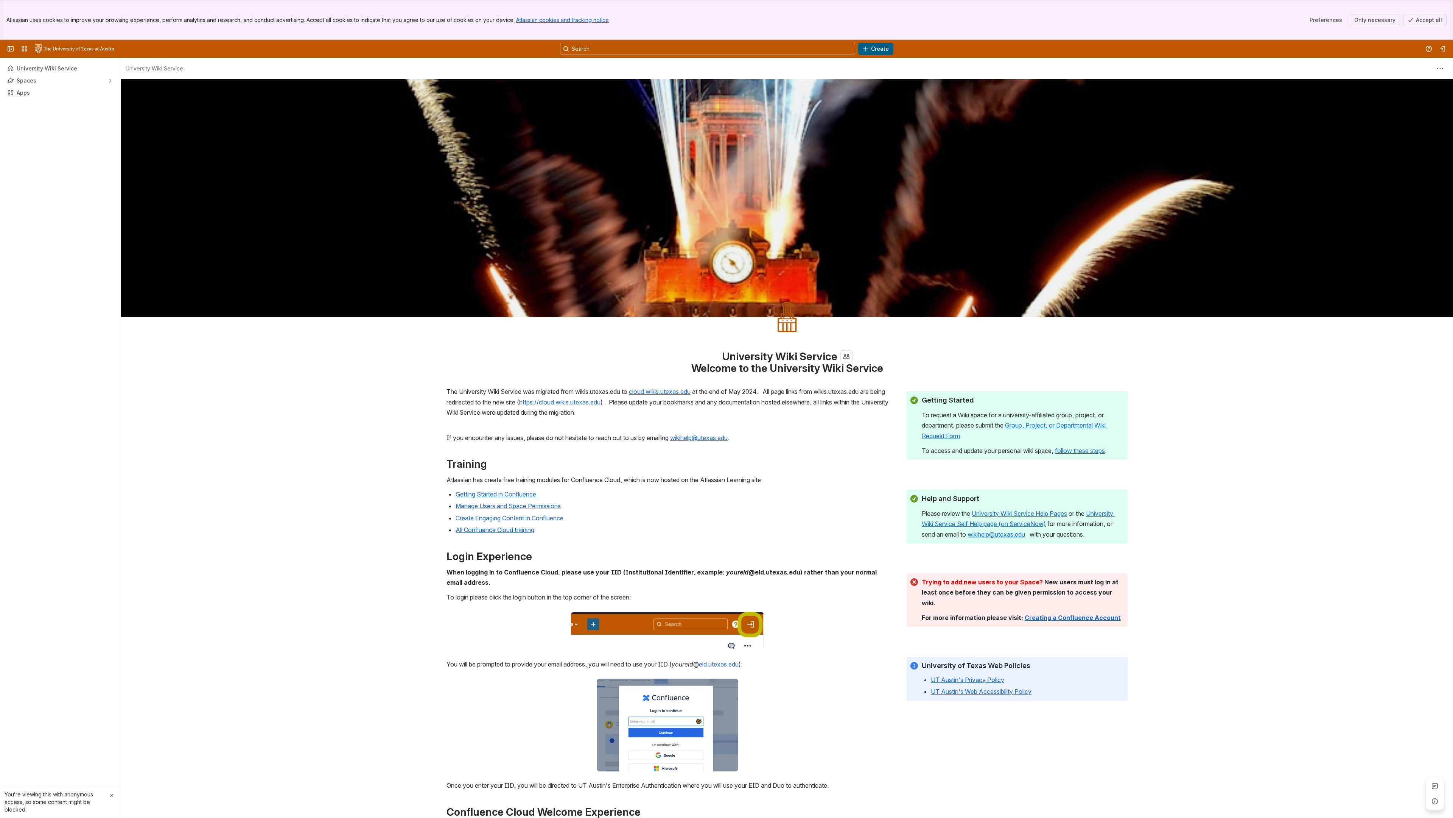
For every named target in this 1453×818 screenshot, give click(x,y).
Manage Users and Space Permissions (508, 506)
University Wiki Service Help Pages (1019, 513)
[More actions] (1440, 68)
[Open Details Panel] (1435, 801)
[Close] (111, 795)
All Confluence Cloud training (495, 530)
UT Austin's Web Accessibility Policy (981, 691)
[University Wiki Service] (74, 49)
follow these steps (1080, 450)
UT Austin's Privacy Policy (967, 680)
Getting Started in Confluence (496, 494)
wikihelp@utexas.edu (699, 438)
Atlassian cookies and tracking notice (562, 20)
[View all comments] (1435, 786)
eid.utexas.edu (719, 664)
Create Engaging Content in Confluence (509, 518)
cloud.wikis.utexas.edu (660, 391)
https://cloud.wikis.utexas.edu (559, 402)
